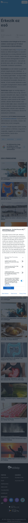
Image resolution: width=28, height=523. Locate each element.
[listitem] (14, 258)
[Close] (24, 229)
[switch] (22, 261)
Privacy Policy (22, 293)
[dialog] (14, 261)
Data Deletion (5, 293)
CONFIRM (8, 287)
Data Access (14, 293)
